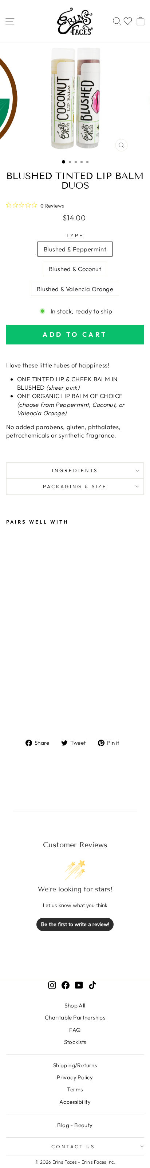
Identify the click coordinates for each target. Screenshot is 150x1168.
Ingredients (75, 470)
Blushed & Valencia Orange (75, 289)
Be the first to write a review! (75, 924)
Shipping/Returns (75, 1065)
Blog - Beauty (74, 1125)
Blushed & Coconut (75, 269)
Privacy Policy (75, 1077)
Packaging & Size (75, 486)
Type (75, 235)
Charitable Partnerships (75, 1017)
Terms (75, 1089)
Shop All (74, 1005)
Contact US (73, 1146)
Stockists (75, 1041)
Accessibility (75, 1101)
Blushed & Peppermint (75, 249)
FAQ (74, 1029)
